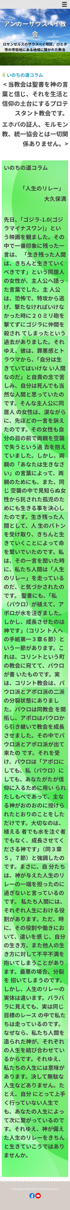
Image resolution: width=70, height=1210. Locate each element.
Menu (65, 5)
